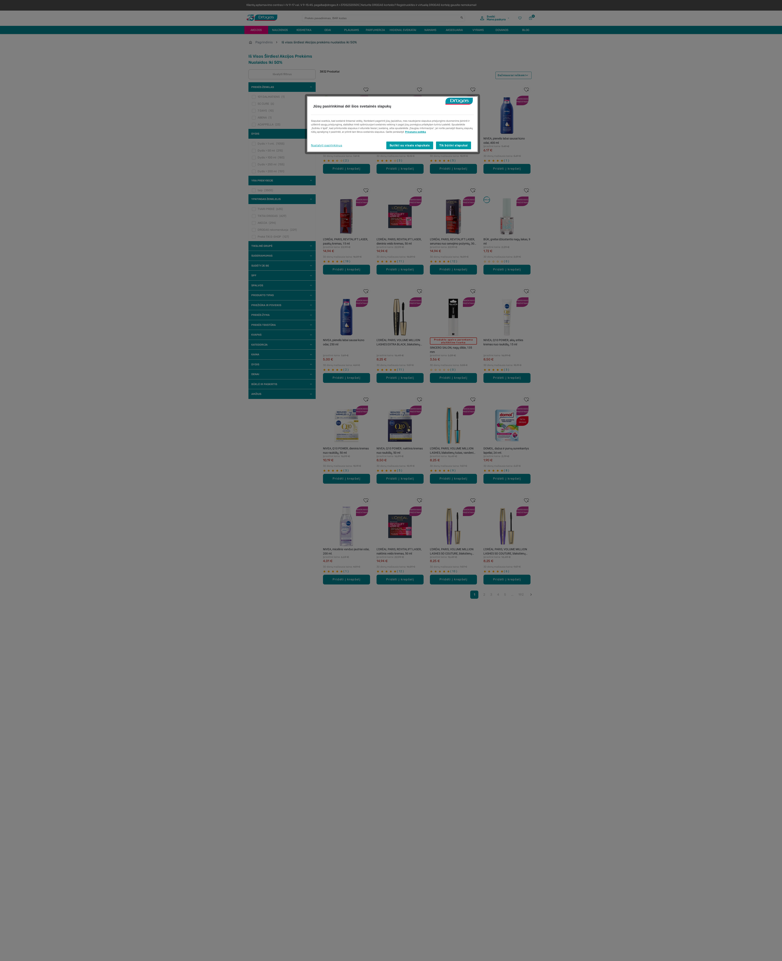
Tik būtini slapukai (453, 145)
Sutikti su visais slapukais (410, 145)
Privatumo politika (415, 132)
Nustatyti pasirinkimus (326, 145)
